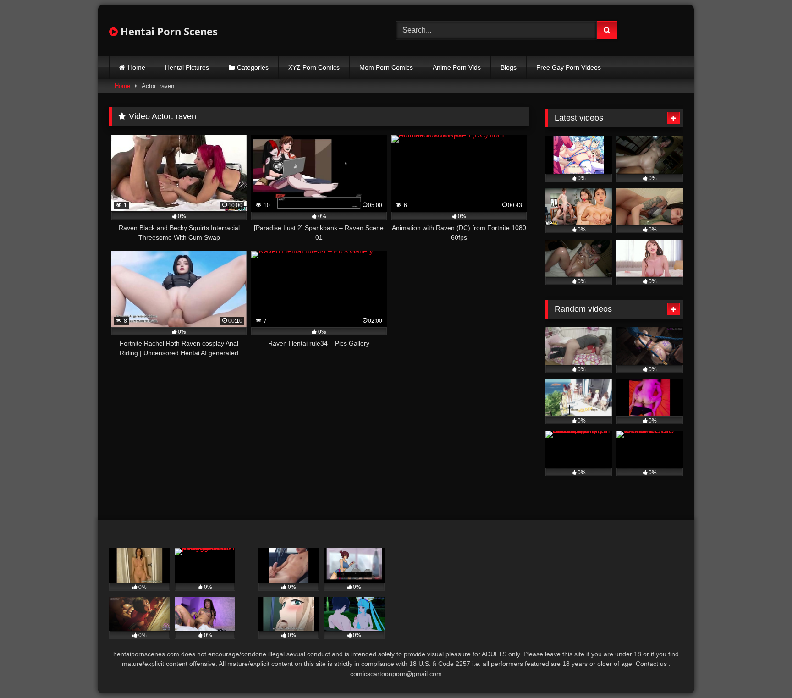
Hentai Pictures (187, 67)
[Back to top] (764, 671)
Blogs (508, 67)
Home (136, 67)
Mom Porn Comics (386, 67)
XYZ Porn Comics (314, 67)
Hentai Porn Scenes (168, 31)
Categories (253, 67)
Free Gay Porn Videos (568, 67)
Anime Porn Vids (457, 67)
